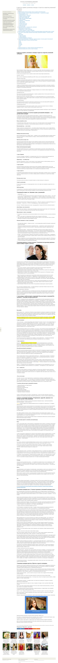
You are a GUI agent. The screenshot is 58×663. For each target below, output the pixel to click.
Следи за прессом (22, 22)
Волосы (20, 43)
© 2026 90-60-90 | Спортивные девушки (6, 659)
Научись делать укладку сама (24, 17)
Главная (24, 4)
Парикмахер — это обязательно (24, 20)
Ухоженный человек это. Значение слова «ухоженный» (27, 27)
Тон (19, 46)
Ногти (20, 45)
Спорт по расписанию (23, 24)
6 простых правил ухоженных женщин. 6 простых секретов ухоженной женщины (31, 11)
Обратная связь (36, 659)
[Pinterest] (28, 628)
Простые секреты (21, 625)
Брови (20, 42)
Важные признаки (52, 625)
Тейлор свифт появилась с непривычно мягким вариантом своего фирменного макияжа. (8, 23)
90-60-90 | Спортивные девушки (29, 1)
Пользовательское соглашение (24, 659)
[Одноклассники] (36, 628)
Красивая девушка (37, 625)
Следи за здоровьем (22, 36)
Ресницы (20, 44)
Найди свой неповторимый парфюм (25, 18)
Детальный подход (47, 625)
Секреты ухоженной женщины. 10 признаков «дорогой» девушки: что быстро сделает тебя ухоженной (35, 38)
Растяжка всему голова (23, 23)
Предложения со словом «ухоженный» (25, 29)
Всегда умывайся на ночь (23, 14)
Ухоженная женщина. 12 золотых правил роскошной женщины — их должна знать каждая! (33, 12)
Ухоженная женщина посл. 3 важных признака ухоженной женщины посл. (30, 47)
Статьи (32, 4)
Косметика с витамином (42, 625)
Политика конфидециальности (21, 660)
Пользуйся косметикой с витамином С (25, 37)
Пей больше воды (22, 25)
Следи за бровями (22, 19)
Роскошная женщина (26, 625)
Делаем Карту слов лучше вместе (24, 28)
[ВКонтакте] (21, 628)
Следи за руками (22, 21)
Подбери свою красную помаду (24, 16)
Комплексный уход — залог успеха (25, 15)
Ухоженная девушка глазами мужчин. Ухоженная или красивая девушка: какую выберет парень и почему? (36, 31)
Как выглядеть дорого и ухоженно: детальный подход (28, 40)
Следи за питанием (22, 35)
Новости (28, 4)
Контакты (19, 659)
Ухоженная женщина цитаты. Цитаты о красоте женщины (28, 48)
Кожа (20, 41)
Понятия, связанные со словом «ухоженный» (27, 30)
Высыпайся (21, 34)
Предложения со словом (31, 625)
